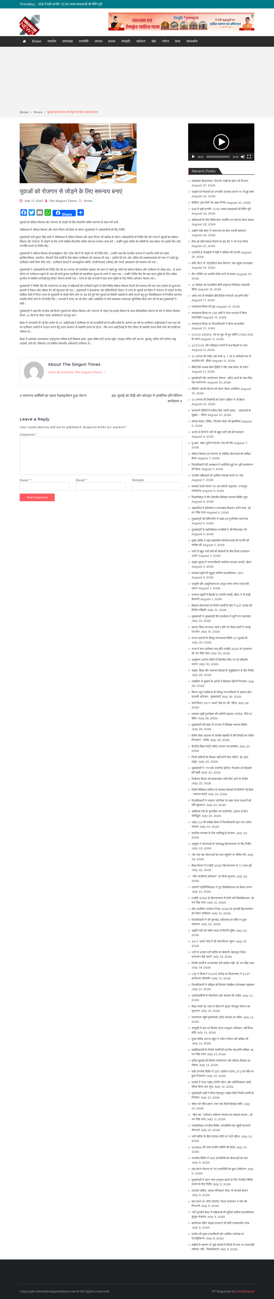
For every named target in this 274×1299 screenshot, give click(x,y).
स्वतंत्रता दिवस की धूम (203, 306)
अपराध (98, 41)
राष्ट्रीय (51, 41)
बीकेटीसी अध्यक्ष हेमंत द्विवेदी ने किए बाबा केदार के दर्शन (220, 367)
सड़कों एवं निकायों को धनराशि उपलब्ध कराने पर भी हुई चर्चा (223, 192)
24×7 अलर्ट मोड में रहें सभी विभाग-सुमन (213, 941)
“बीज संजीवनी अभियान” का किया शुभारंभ (213, 876)
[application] (221, 142)
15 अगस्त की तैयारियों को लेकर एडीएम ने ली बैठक (218, 399)
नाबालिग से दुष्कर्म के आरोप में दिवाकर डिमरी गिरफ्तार (219, 681)
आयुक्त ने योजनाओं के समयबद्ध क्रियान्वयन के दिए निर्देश (221, 844)
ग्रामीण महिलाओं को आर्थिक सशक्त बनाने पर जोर (218, 475)
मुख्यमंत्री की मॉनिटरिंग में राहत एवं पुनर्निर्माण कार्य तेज (220, 519)
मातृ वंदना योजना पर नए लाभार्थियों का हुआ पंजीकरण (219, 1169)
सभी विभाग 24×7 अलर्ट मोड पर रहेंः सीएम (214, 703)
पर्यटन (165, 41)
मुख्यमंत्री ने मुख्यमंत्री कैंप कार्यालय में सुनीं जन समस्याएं (221, 616)
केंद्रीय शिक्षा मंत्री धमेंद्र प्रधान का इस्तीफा (215, 746)
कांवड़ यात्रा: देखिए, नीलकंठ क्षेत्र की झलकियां (216, 421)
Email (81, 480)
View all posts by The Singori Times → (77, 372)
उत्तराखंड (67, 41)
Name (25, 480)
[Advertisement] (137, 80)
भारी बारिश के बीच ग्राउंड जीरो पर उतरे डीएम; (216, 1136)
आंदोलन (140, 41)
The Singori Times (63, 201)
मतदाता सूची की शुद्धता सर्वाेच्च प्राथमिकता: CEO (218, 573)
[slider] (218, 157)
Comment (28, 434)
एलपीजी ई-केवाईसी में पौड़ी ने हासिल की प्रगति (216, 252)
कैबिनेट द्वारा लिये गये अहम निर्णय (209, 202)
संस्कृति (125, 41)
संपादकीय (192, 41)
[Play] (193, 157)
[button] (221, 142)
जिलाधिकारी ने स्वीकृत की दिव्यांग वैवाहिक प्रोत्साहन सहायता (223, 985)
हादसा (111, 41)
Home (36, 41)
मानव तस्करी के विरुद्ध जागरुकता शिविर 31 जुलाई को (219, 638)
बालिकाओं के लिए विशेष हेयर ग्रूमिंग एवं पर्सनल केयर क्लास (223, 220)
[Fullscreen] (249, 157)
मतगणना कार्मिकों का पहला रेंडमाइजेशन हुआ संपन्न (54, 396)
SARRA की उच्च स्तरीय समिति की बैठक (213, 1147)
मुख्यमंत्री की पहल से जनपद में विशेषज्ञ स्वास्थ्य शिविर (219, 725)
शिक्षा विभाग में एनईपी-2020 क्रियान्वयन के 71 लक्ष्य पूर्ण (222, 865)
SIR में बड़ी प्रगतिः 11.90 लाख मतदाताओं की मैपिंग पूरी (70, 4)
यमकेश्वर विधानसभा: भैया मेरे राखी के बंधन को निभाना (220, 181)
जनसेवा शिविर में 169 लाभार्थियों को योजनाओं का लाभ (220, 1158)
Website (138, 480)
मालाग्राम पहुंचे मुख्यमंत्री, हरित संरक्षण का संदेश (217, 1017)
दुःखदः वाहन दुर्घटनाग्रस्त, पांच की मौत (212, 443)
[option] (99, 4)
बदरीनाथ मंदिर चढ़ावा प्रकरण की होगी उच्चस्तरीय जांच (220, 1223)
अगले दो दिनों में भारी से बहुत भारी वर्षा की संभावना (218, 432)
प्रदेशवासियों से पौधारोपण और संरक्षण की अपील (216, 995)
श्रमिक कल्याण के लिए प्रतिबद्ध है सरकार (213, 833)
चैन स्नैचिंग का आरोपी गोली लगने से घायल (214, 274)
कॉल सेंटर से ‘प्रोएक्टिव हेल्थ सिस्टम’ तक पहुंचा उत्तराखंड (222, 263)
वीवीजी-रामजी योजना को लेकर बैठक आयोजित (216, 389)
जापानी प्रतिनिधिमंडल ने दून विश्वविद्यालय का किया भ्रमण (222, 887)
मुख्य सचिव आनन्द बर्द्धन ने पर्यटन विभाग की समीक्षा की (220, 1039)
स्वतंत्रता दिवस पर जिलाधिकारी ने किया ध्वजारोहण (218, 324)
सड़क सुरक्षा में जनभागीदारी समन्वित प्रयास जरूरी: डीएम (221, 562)
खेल (153, 41)
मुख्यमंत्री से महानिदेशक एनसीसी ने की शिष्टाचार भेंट (219, 530)
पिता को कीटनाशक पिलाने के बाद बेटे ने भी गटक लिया (220, 241)
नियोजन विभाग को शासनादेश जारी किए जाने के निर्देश (220, 779)
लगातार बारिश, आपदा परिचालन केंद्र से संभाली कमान (220, 1190)
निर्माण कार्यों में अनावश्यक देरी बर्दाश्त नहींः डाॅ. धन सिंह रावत (223, 963)
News (88, 201)
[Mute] (243, 157)
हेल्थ (177, 41)
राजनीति (83, 41)
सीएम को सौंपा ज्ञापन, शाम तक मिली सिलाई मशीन (217, 1104)
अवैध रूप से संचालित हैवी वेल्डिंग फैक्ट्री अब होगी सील (220, 296)
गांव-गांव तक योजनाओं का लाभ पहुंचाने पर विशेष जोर (219, 855)
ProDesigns (245, 1291)
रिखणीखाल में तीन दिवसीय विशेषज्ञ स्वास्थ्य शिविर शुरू (220, 497)
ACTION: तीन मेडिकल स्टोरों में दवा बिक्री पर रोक (220, 345)
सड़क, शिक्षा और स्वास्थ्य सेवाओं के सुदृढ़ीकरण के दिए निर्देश (223, 670)
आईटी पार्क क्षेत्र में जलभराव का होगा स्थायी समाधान (219, 231)
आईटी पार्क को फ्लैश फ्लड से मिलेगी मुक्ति (213, 930)
